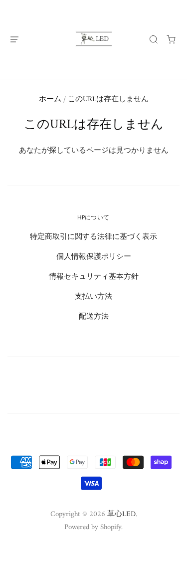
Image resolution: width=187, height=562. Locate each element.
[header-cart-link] (171, 39)
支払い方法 (93, 296)
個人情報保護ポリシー (93, 256)
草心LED (121, 514)
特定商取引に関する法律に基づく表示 (93, 236)
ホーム (50, 99)
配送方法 (94, 316)
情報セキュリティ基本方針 (94, 276)
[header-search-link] (154, 39)
